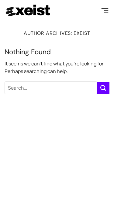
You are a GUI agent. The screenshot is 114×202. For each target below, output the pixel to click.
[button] (104, 10)
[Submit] (103, 88)
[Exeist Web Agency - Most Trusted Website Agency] (28, 10)
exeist (82, 33)
